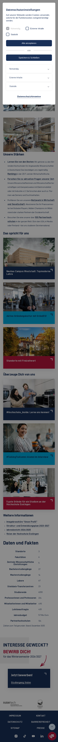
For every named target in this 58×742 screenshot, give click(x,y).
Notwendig (15, 28)
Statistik (14, 34)
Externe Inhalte (37, 28)
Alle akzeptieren (29, 43)
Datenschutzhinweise (29, 96)
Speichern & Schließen (29, 58)
